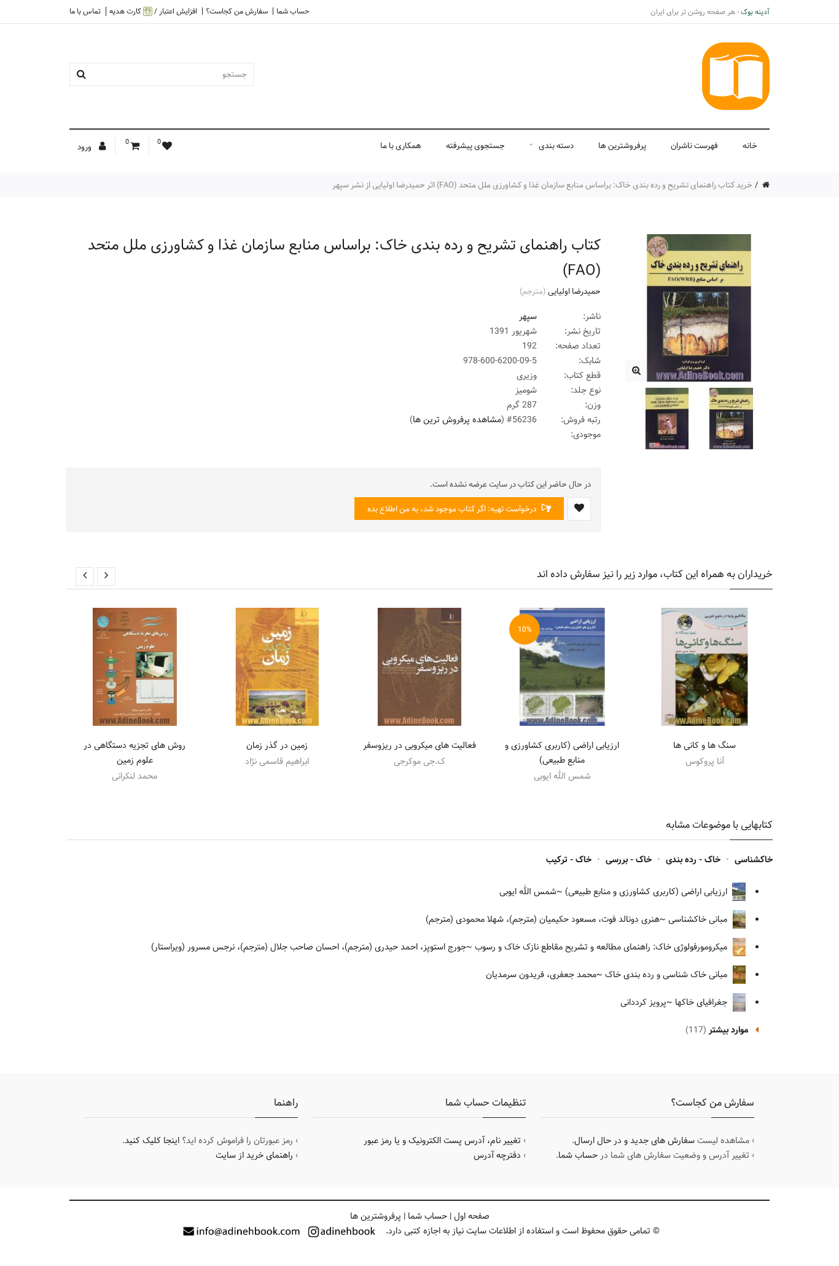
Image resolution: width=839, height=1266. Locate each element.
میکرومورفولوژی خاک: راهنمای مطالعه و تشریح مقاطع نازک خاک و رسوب (602, 947)
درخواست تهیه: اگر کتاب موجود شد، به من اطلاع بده (452, 509)
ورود (85, 147)
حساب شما (293, 11)
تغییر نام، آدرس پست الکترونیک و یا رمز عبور (442, 1140)
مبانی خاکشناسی (699, 919)
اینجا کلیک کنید (152, 1140)
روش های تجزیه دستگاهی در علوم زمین (134, 753)
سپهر (528, 316)
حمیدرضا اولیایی (574, 291)
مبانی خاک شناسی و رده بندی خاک (667, 974)
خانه (750, 145)
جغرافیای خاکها (702, 1002)
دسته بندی (556, 145)
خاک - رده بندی (693, 859)
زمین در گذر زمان (277, 745)
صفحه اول (472, 1216)
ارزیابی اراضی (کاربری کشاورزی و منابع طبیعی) (562, 753)
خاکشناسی (754, 859)
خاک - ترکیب (568, 859)
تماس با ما (85, 11)
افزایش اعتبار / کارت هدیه (153, 11)
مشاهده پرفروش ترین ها (457, 419)
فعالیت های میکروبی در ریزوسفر (419, 745)
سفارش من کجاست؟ (237, 11)
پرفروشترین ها (622, 145)
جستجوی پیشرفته (475, 145)
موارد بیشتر (728, 1030)
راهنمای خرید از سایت (254, 1155)
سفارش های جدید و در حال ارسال (634, 1140)
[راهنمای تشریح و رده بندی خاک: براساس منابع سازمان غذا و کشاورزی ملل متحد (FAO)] (636, 371)
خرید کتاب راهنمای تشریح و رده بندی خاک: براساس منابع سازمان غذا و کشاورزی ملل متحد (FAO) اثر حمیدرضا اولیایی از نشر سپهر (542, 185)
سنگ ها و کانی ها (704, 745)
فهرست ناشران (694, 145)
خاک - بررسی (629, 859)
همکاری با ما (400, 145)
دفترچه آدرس (497, 1155)
